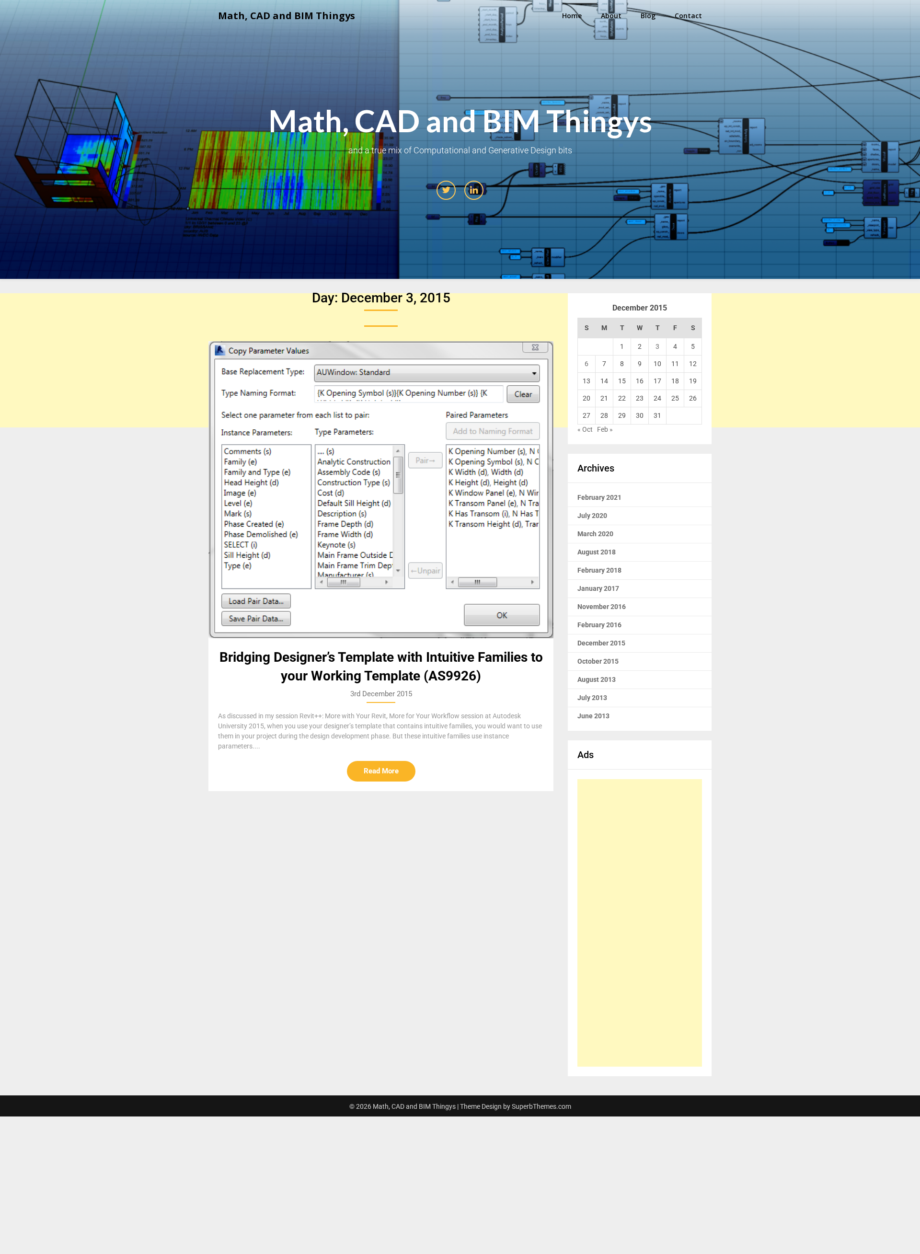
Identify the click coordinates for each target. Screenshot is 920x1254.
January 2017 (598, 588)
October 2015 (598, 661)
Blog (648, 15)
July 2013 (592, 698)
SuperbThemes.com (541, 1106)
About (611, 15)
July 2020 (592, 515)
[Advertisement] (639, 923)
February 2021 (599, 497)
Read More (381, 771)
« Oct (585, 429)
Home (572, 15)
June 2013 (593, 716)
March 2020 (595, 534)
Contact (688, 15)
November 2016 (601, 606)
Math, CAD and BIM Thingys (286, 15)
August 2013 (596, 679)
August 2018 (596, 552)
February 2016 (599, 625)
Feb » (605, 429)
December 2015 (601, 643)
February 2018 (599, 570)
